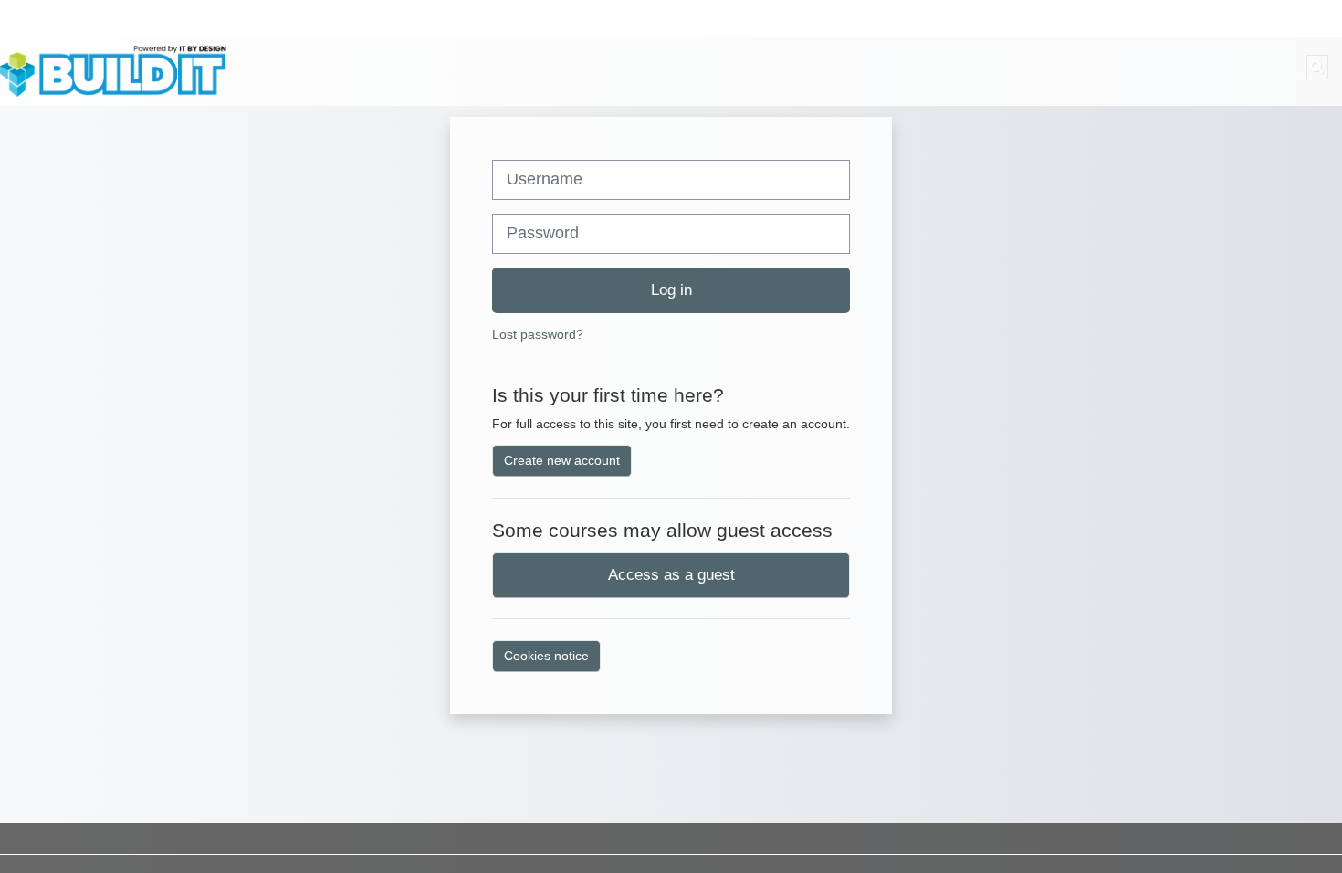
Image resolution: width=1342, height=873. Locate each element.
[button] (1317, 67)
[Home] (114, 70)
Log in (671, 289)
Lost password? (537, 334)
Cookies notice (546, 655)
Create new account (562, 460)
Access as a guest (671, 574)
